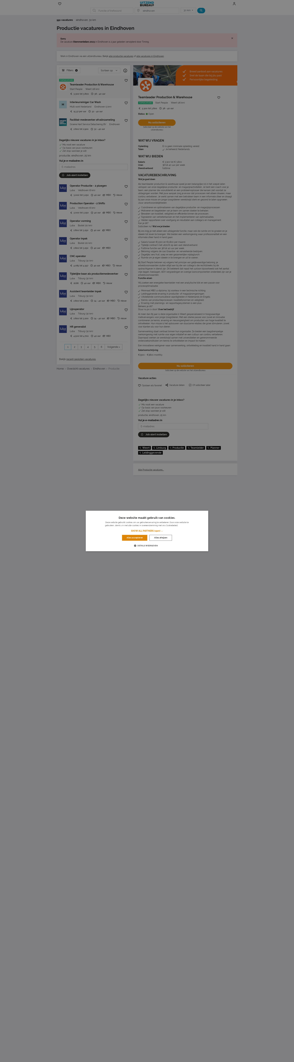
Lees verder (183, 526)
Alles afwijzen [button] (160, 538)
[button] (147, 530)
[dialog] (147, 531)
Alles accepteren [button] (135, 538)
